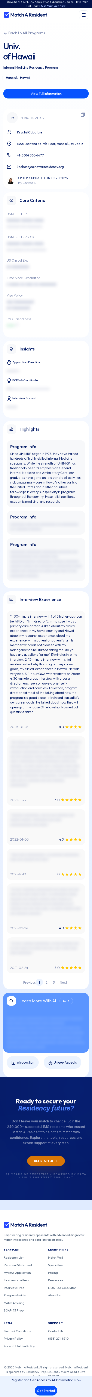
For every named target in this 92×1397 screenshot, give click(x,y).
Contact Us (55, 1331)
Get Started (46, 1390)
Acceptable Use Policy (19, 1346)
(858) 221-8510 (58, 1338)
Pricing (53, 1273)
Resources (55, 1280)
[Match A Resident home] (25, 15)
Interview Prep (14, 1288)
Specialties (55, 1265)
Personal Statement (18, 1265)
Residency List (14, 1257)
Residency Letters (16, 1280)
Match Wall (55, 1257)
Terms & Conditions (17, 1331)
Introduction (25, 1062)
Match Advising (14, 1303)
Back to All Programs (26, 32)
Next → (65, 982)
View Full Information (46, 93)
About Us (54, 1295)
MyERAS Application (17, 1273)
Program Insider (15, 1295)
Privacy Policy (13, 1338)
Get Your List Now (53, 5)
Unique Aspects (65, 1062)
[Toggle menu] (83, 14)
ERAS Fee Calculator (62, 1288)
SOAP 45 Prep (14, 1310)
